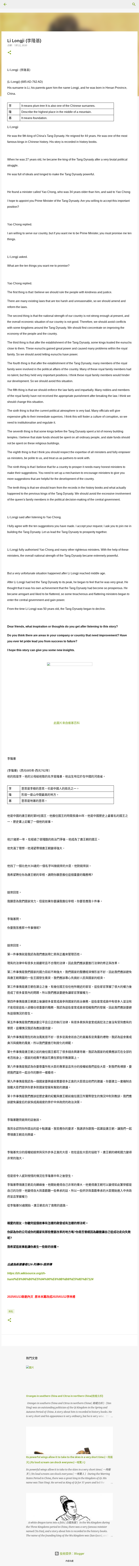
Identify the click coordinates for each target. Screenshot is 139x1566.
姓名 (11, 1311)
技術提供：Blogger (71, 1553)
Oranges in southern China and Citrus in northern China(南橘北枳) (64, 1396)
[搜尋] (15, 4)
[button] (9, 52)
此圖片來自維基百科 (67, 722)
